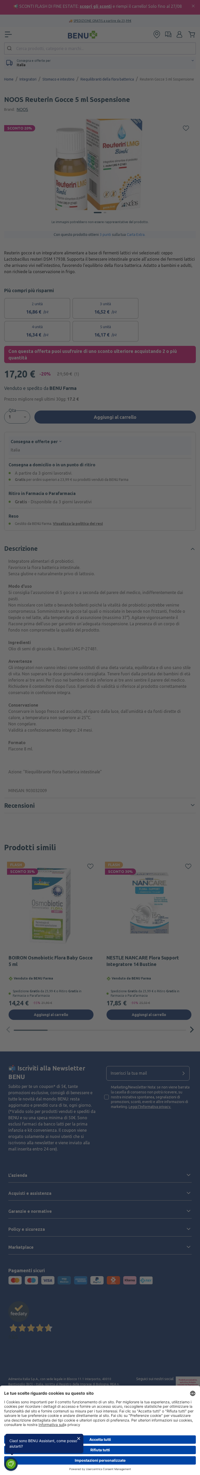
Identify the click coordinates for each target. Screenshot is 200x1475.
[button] (11, 1464)
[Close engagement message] (78, 1438)
